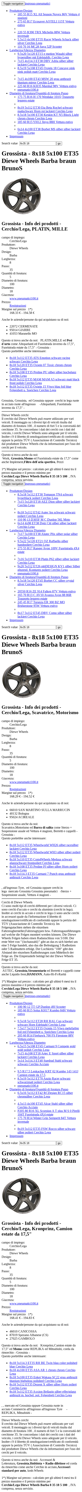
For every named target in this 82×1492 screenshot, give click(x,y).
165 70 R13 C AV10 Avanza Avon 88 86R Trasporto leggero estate (44, 596)
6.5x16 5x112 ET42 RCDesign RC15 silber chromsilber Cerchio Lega (45, 1094)
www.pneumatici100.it (24, 298)
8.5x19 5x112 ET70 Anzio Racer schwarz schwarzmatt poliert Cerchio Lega (44, 1080)
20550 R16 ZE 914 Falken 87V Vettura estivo (47, 591)
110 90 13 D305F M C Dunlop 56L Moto (44, 519)
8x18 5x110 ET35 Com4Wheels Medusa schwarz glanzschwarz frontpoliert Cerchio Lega (41, 861)
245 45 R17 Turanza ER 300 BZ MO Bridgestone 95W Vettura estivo (41, 603)
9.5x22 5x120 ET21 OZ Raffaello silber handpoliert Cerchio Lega (43, 542)
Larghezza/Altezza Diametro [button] (28, 50)
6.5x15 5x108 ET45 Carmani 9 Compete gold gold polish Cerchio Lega (46, 1048)
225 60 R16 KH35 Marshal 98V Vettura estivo (47, 86)
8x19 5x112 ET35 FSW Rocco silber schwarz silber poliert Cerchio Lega (46, 1130)
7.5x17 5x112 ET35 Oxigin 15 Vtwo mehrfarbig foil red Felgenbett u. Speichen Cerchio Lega (48, 1030)
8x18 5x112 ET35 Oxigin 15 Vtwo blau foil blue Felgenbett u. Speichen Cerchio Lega (40, 388)
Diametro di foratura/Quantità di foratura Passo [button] (39, 93)
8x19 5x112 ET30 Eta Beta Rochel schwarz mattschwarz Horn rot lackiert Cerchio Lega (45, 109)
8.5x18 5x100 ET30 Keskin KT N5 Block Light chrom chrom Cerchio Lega (48, 116)
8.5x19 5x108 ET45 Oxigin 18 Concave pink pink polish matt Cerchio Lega (46, 69)
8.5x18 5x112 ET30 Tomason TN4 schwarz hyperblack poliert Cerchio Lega (45, 496)
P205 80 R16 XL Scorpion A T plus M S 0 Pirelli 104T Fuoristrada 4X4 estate (49, 1112)
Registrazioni (18, 305)
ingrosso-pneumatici (37, 3)
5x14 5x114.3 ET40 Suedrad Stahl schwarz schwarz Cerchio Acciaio (45, 1062)
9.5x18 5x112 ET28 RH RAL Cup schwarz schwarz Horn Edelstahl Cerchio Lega (45, 1022)
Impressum (16, 136)
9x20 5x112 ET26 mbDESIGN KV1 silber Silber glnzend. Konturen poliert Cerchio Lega (49, 568)
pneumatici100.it (28, 89)
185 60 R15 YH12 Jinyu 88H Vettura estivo (45, 122)
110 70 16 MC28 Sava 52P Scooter (40, 46)
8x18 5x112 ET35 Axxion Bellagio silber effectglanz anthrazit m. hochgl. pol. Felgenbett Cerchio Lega (43, 1393)
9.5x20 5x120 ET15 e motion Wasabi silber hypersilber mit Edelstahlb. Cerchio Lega (45, 55)
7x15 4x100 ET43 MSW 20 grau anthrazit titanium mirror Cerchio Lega (44, 80)
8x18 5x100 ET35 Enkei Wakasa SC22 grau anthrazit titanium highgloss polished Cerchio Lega (43, 1379)
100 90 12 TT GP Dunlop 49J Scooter (42, 1006)
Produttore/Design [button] (21, 10)
